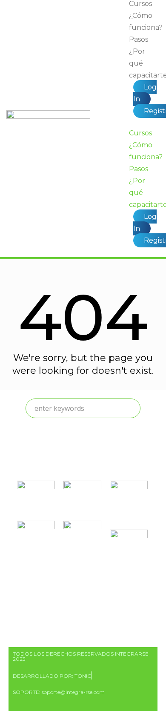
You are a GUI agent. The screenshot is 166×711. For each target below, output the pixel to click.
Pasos (138, 39)
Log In (145, 93)
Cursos (140, 133)
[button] (144, 122)
